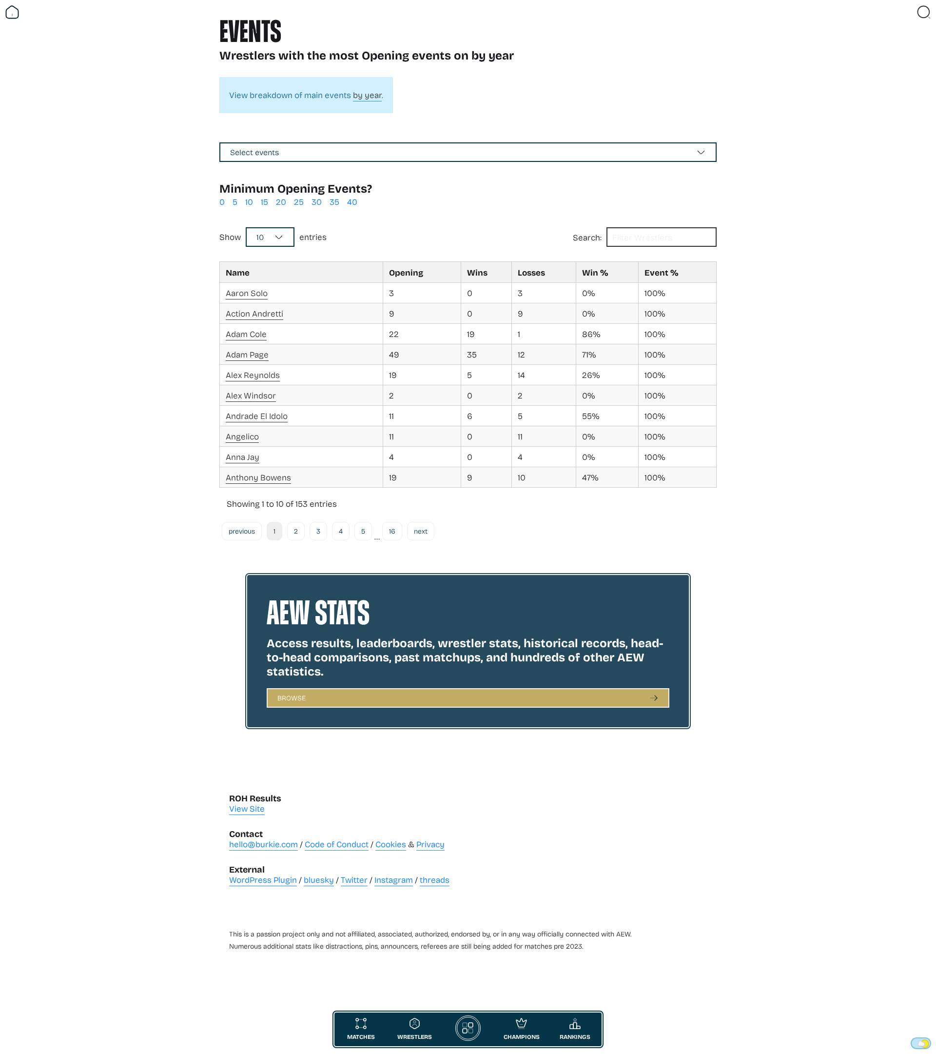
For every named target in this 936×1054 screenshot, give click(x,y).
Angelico (242, 436)
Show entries (273, 237)
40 (352, 202)
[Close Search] (923, 12)
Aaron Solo (247, 293)
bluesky (319, 880)
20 (281, 202)
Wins (477, 272)
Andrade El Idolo (257, 416)
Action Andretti (254, 313)
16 (392, 531)
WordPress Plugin (263, 880)
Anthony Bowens (258, 477)
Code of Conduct (337, 844)
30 (317, 202)
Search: (587, 237)
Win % (595, 272)
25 (299, 202)
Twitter (354, 880)
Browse (291, 698)
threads (434, 880)
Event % (661, 272)
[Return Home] (12, 12)
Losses (531, 272)
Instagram (393, 880)
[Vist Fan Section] (906, 12)
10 (249, 202)
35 (334, 202)
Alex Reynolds (253, 375)
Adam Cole (246, 334)
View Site (247, 808)
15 (264, 202)
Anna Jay (242, 457)
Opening (406, 272)
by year (367, 95)
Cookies (390, 844)
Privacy (430, 844)
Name (238, 272)
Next (421, 531)
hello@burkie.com (263, 844)
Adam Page (247, 354)
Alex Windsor (251, 395)
